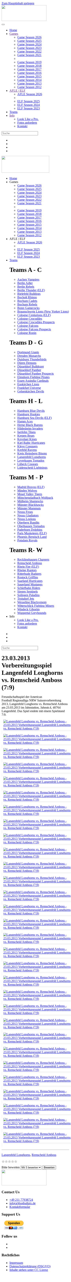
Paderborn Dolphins (29, 529)
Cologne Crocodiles (29, 318)
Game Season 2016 (29, 72)
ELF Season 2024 (28, 105)
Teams (13, 112)
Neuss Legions (26, 519)
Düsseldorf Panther (29, 370)
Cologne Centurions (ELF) (34, 315)
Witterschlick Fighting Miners (35, 605)
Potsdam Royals (27, 540)
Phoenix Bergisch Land (32, 536)
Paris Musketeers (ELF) (32, 533)
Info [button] (12, 616)
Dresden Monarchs (29, 355)
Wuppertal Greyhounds (31, 613)
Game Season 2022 (29, 51)
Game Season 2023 (29, 48)
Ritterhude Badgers (29, 573)
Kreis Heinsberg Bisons (32, 453)
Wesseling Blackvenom (31, 602)
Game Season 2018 (29, 65)
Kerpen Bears (25, 435)
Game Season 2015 (29, 76)
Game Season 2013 (29, 83)
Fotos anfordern (27, 122)
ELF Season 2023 (28, 108)
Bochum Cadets (27, 301)
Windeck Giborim (28, 609)
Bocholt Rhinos (27, 297)
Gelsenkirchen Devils (30, 391)
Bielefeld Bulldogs (29, 293)
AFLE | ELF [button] (17, 238)
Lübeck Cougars (27, 464)
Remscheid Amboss (29, 563)
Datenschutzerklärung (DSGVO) (30, 1266)
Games (13, 33)
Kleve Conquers (27, 446)
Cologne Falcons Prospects (34, 329)
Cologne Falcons (27, 325)
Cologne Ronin (26, 333)
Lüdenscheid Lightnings (32, 467)
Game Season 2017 (29, 69)
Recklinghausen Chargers (33, 559)
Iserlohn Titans (26, 432)
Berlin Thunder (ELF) (31, 290)
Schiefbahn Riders (28, 588)
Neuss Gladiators (28, 515)
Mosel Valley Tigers (29, 494)
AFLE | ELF (17, 90)
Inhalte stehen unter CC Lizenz (28, 1270)
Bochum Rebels (27, 304)
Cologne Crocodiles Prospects (36, 322)
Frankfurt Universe (29, 387)
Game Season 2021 (29, 55)
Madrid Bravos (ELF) (30, 487)
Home (13, 30)
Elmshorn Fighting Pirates (33, 377)
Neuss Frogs (25, 512)
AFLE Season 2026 (29, 94)
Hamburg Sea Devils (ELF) (34, 417)
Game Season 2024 (29, 44)
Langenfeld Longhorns (31, 457)
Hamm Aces (25, 421)
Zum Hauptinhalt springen (18, 3)
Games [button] (13, 182)
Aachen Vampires (28, 279)
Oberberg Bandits (28, 522)
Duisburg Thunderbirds (31, 359)
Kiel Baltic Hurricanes (31, 442)
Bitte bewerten (11, 1167)
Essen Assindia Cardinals (33, 380)
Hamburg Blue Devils (31, 410)
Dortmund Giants (28, 352)
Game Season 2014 (29, 80)
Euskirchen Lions (28, 384)
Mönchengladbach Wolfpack (35, 497)
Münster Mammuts (29, 508)
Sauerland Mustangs (29, 584)
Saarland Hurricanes (29, 581)
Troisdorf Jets (25, 598)
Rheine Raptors (27, 570)
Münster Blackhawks (30, 504)
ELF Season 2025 (28, 101)
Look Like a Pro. (28, 119)
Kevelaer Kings (27, 439)
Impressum (16, 1262)
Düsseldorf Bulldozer (30, 366)
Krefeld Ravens (27, 450)
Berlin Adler (25, 283)
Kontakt (22, 126)
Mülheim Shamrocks (30, 501)
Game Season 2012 (29, 87)
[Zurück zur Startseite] (24, 20)
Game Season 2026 (29, 37)
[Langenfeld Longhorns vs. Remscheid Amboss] (36, 730)
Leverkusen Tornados (30, 460)
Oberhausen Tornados (31, 526)
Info (12, 115)
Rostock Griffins (27, 577)
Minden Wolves (27, 490)
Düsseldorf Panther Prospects (35, 373)
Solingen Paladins (28, 595)
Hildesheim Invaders (30, 428)
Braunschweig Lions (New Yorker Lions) (43, 311)
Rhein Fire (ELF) (28, 566)
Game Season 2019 (29, 62)
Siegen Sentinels (27, 591)
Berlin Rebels (25, 286)
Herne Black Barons (30, 425)
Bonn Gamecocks (28, 308)
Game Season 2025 (29, 40)
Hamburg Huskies (28, 414)
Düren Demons (26, 363)
